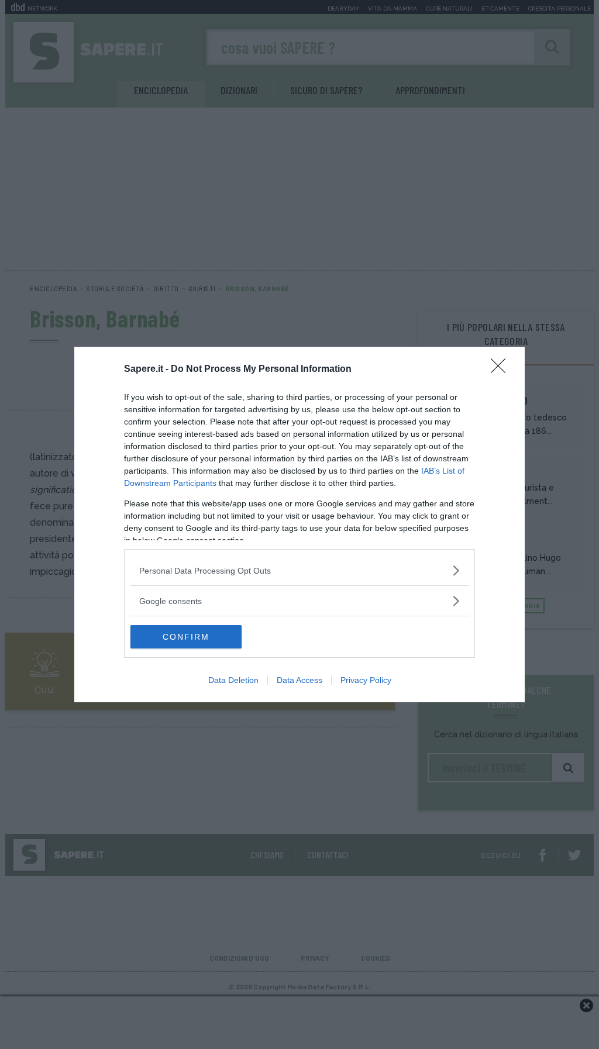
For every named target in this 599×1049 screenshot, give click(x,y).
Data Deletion (233, 680)
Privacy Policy (365, 680)
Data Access (299, 680)
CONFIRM (186, 636)
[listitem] (299, 570)
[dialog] (299, 524)
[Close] (502, 369)
